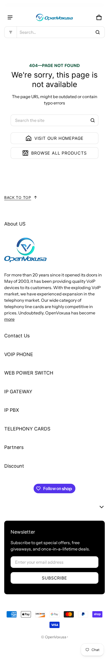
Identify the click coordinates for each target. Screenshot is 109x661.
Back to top (17, 197)
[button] (54, 32)
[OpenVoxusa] (54, 17)
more (9, 319)
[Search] (92, 120)
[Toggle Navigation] (10, 17)
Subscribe (54, 578)
